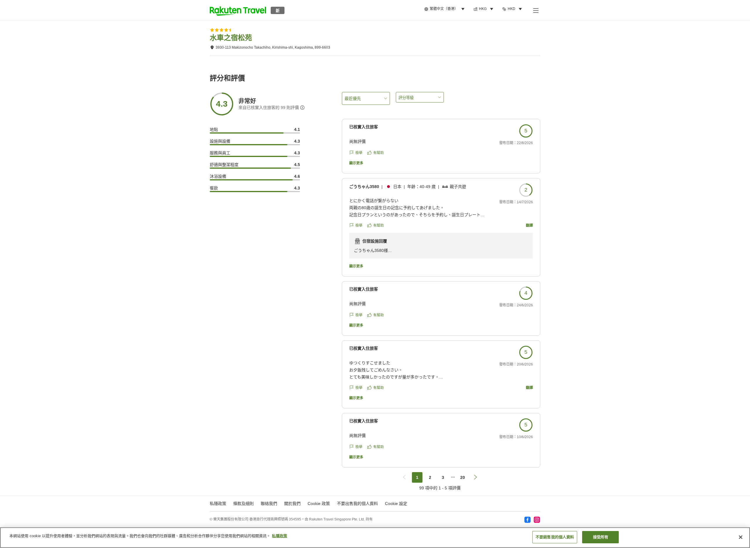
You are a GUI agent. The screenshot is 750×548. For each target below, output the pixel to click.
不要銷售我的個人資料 (555, 537)
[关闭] (740, 537)
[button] (238, 10)
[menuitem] (445, 9)
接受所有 (600, 537)
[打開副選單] (535, 10)
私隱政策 (279, 536)
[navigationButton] (404, 477)
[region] (375, 537)
